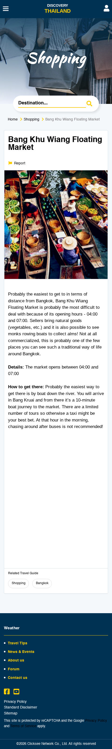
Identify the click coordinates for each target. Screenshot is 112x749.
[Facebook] (7, 692)
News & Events (21, 652)
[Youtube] (16, 692)
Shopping (31, 119)
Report (19, 163)
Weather (12, 628)
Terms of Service (23, 726)
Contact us (17, 678)
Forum (13, 669)
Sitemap (10, 713)
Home (13, 119)
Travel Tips (17, 643)
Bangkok (42, 583)
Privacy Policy (15, 702)
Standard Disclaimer (20, 707)
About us (16, 660)
